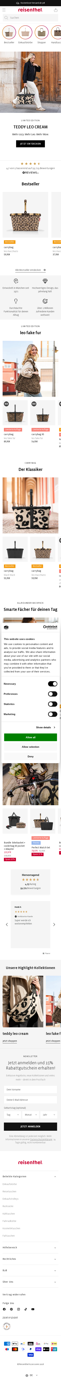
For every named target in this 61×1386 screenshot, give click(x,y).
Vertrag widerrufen (14, 1294)
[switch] (52, 693)
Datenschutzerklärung (41, 1139)
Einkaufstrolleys (11, 1199)
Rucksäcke (8, 1206)
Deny (31, 756)
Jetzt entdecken (30, 143)
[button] (4, 10)
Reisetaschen (9, 1191)
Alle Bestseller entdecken (28, 270)
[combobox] (30, 17)
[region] (30, 924)
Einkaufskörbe (10, 1184)
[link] (23, 1009)
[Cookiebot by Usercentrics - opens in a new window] (43, 627)
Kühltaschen (9, 1214)
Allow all (30, 737)
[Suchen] (6, 18)
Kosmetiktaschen (11, 1228)
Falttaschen (9, 1236)
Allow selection (30, 746)
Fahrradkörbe (9, 1221)
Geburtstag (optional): (15, 1108)
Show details (43, 727)
